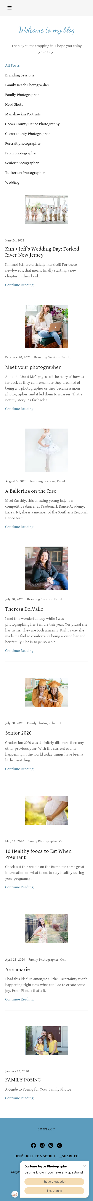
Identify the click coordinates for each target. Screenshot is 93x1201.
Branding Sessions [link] (19, 75)
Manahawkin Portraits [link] (23, 114)
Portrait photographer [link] (23, 143)
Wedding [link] (12, 182)
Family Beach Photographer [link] (27, 85)
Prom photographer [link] (21, 153)
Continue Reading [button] (19, 285)
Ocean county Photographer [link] (27, 133)
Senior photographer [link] (22, 163)
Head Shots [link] (14, 104)
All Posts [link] (12, 65)
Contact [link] (46, 1129)
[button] (9, 7)
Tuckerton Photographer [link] (25, 172)
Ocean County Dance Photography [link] (32, 124)
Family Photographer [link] (22, 94)
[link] (46, 242)
